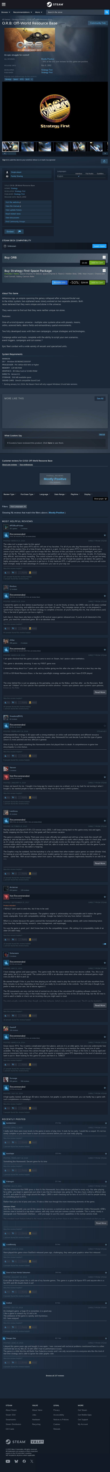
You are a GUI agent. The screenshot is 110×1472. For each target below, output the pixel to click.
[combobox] (75, 12)
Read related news (13, 214)
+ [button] (31, 79)
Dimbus (13, 586)
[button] (6, 12)
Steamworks (11, 1419)
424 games (13, 890)
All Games (6, 19)
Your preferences (26, 465)
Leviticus (14, 811)
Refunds (56, 1429)
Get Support (83, 1419)
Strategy (8, 79)
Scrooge (13, 1078)
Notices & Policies (61, 1419)
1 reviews (24, 528)
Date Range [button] (59, 494)
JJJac (12, 640)
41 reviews (13, 814)
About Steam (11, 1410)
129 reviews (25, 890)
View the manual (13, 206)
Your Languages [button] (16, 507)
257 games (13, 528)
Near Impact (88, 274)
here (50, 443)
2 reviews (24, 643)
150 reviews (14, 1030)
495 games (13, 643)
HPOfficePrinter (16, 526)
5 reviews (13, 770)
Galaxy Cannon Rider (25, 276)
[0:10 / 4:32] (55, 111)
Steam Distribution (13, 1424)
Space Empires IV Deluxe (31, 274)
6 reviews (13, 956)
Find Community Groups (15, 221)
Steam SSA (11, 1415)
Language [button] (44, 494)
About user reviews (9, 465)
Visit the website (12, 202)
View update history (14, 210)
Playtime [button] (74, 494)
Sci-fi (27, 79)
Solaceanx (14, 953)
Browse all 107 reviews (55, 1376)
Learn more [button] (99, 246)
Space (15, 79)
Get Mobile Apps (85, 1415)
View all (102, 434)
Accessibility (58, 1415)
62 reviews (13, 719)
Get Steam (82, 1410)
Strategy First (47, 70)
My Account (83, 1424)
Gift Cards (10, 1429)
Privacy (56, 1410)
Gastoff (13, 1027)
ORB (79, 274)
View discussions (12, 218)
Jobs (34, 1415)
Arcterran (14, 887)
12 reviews (13, 589)
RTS (21, 79)
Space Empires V (50, 274)
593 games (13, 1081)
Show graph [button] (99, 499)
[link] (79, 282)
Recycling (36, 1424)
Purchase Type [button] (27, 494)
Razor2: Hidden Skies (67, 274)
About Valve (37, 1410)
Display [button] (87, 494)
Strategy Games (18, 19)
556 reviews (25, 1081)
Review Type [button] (9, 494)
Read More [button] (100, 692)
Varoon (13, 767)
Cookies (56, 1424)
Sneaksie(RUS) (16, 716)
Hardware (36, 1419)
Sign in (5, 160)
